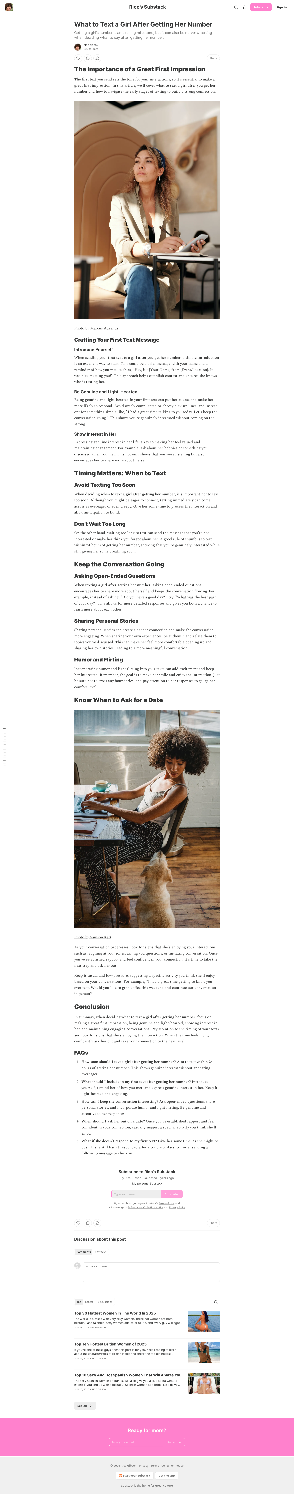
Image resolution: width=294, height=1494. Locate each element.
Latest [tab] (89, 1302)
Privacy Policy (177, 1207)
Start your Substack (136, 1475)
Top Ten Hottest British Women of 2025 (110, 1344)
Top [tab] (79, 1302)
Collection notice (172, 1465)
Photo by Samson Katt (92, 937)
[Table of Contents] (4, 747)
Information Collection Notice (145, 1207)
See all (82, 1406)
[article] (147, 1323)
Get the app (167, 1475)
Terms (155, 1465)
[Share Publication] (245, 7)
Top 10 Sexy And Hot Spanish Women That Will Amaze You (128, 1375)
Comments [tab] (84, 1252)
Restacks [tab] (100, 1252)
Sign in (281, 7)
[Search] (236, 7)
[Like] (78, 58)
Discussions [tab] (104, 1302)
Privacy (143, 1465)
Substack (127, 1485)
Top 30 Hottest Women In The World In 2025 (115, 1313)
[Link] (68, 69)
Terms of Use (166, 1203)
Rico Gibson (91, 45)
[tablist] (91, 1252)
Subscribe (261, 7)
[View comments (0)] (88, 58)
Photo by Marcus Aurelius (96, 328)
